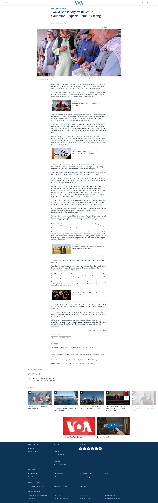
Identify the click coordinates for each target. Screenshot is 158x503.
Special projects (33, 477)
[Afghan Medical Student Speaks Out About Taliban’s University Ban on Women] (61, 295)
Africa (55, 448)
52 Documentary (85, 477)
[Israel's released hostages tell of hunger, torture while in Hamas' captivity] (144, 398)
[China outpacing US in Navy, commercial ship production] (92, 398)
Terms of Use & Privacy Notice (37, 495)
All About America (34, 451)
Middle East (57, 461)
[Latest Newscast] (152, 3)
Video (30, 388)
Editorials (83, 486)
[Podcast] (100, 448)
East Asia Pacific (59, 454)
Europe (56, 458)
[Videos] (147, 3)
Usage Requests (110, 495)
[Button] (104, 27)
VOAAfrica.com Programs (36, 486)
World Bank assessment (62, 124)
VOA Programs (32, 473)
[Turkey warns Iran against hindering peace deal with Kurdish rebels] (118, 398)
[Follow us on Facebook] (80, 448)
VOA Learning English (61, 486)
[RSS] (96, 448)
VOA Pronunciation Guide (113, 499)
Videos (107, 473)
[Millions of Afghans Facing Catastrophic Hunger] (61, 105)
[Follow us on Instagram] (92, 448)
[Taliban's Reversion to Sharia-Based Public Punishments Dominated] (61, 249)
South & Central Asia (58, 8)
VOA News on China (86, 473)
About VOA (31, 499)
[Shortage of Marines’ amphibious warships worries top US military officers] (66, 398)
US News (31, 448)
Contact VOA (83, 495)
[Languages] (142, 3)
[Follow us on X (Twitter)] (84, 448)
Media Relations (85, 499)
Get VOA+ (57, 495)
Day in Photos (58, 473)
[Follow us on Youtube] (88, 448)
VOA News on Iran (59, 477)
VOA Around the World (61, 499)
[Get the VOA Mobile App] (79, 426)
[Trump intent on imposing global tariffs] (40, 398)
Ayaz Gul (55, 20)
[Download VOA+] (113, 426)
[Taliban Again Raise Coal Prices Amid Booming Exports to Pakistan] (61, 153)
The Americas (58, 451)
